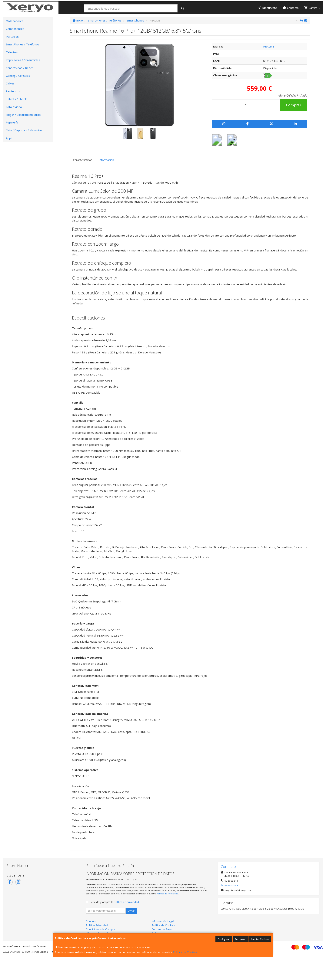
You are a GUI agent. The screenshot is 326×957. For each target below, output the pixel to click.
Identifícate (269, 8)
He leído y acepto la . (114, 902)
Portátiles (12, 36)
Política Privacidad (97, 925)
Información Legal (163, 921)
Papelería (12, 122)
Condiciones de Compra (100, 929)
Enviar (131, 910)
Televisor (12, 52)
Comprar (293, 105)
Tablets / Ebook (16, 99)
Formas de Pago (162, 929)
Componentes (15, 29)
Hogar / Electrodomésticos (23, 114)
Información (106, 160)
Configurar (224, 939)
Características (82, 160)
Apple (9, 138)
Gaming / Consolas (18, 75)
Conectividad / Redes (20, 68)
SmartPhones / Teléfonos (22, 44)
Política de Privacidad (167, 893)
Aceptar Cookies (260, 939)
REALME (268, 46)
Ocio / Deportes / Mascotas (24, 130)
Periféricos (13, 91)
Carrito (313, 8)
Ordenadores (14, 21)
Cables (10, 83)
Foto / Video (14, 107)
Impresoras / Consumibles (23, 60)
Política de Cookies (185, 952)
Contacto (292, 8)
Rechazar (240, 939)
